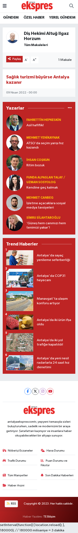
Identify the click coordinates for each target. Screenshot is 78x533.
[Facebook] (27, 391)
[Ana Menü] (5, 6)
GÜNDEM (11, 17)
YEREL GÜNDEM (62, 17)
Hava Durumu (55, 450)
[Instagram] (42, 391)
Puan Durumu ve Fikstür (54, 463)
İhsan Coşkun (38, 160)
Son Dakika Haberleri (59, 475)
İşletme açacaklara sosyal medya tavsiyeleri (46, 205)
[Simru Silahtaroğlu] (14, 222)
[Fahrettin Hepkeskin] (14, 122)
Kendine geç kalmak (42, 187)
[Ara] (71, 6)
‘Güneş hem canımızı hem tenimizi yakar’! (46, 225)
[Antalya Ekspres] (37, 6)
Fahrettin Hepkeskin (43, 119)
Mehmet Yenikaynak (42, 137)
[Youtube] (50, 391)
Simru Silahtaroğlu (43, 217)
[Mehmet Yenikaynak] (14, 142)
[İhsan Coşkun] (14, 162)
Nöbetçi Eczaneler (20, 450)
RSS (13, 503)
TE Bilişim (49, 516)
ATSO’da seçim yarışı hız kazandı (45, 145)
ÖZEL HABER (34, 17)
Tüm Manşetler (17, 475)
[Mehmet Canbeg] (14, 202)
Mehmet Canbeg (39, 197)
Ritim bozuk (35, 165)
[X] (35, 391)
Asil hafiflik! (35, 125)
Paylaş (16, 58)
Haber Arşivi (16, 485)
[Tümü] (70, 108)
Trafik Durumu (16, 460)
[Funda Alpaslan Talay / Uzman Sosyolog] (14, 182)
